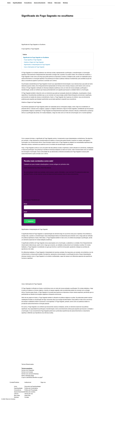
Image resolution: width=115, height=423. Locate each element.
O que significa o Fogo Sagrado (33, 60)
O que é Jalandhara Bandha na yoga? (32, 377)
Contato (26, 397)
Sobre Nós (27, 395)
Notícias (65, 3)
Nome (25, 204)
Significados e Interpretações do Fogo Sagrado (37, 64)
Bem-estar (58, 3)
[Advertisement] (57, 32)
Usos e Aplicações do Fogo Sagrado (34, 67)
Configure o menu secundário (10, 8)
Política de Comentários (31, 388)
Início (9, 3)
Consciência (28, 3)
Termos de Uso (28, 393)
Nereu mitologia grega (28, 375)
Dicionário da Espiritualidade (32, 386)
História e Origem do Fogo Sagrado (34, 62)
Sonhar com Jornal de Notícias (30, 374)
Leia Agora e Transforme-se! (32, 200)
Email (26, 212)
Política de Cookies (29, 392)
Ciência (50, 3)
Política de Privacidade (30, 390)
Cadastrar (29, 221)
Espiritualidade (17, 3)
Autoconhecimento (39, 3)
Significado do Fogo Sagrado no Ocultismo (36, 57)
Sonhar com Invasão (27, 372)
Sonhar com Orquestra (28, 370)
